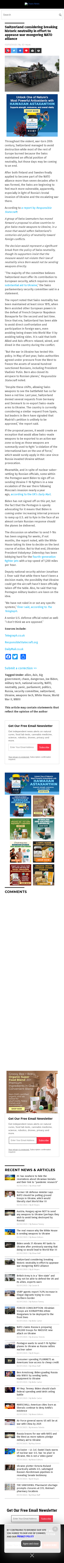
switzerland (47, 691)
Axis (35, 675)
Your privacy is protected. (19, 757)
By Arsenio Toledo (37, 1337)
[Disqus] (32, 938)
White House (43, 695)
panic (21, 687)
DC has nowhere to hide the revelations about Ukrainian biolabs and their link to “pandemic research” (37, 1179)
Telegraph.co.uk (15, 635)
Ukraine (10, 695)
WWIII (16, 699)
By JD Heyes (34, 1205)
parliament (33, 687)
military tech (13, 683)
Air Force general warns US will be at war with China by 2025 (37, 1422)
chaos (25, 679)
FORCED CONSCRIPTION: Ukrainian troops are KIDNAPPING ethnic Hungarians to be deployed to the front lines (35, 1313)
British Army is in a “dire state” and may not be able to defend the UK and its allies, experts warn (38, 1278)
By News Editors (36, 1237)
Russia (9, 691)
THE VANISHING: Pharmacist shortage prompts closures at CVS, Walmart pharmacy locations (37, 1488)
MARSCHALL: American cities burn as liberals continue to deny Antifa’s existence (36, 1407)
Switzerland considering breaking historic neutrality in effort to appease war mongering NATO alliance (38, 1262)
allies (28, 675)
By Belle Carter (35, 1321)
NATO (47, 683)
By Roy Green (35, 1443)
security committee (26, 691)
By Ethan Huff (35, 1186)
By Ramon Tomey (37, 1224)
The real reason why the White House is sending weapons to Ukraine (37, 1232)
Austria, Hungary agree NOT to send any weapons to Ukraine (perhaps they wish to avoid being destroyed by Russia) (38, 1216)
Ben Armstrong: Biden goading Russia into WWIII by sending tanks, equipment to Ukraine (37, 1375)
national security (32, 683)
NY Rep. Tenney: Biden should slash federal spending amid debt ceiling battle (36, 1391)
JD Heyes (26, 44)
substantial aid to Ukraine (21, 285)
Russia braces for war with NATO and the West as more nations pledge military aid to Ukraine (37, 1436)
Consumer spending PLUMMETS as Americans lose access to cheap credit (38, 1361)
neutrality (11, 687)
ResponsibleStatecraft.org (21, 642)
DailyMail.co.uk (14, 649)
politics (46, 687)
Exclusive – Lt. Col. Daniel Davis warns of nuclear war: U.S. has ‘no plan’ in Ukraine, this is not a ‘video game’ (37, 1452)
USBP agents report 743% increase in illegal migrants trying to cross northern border (37, 1294)
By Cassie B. (34, 1285)
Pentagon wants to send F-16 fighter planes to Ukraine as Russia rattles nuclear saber (36, 1346)
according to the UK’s (31, 494)
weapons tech (24, 695)
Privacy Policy (25, 1536)
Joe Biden (52, 679)
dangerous (37, 679)
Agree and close (31, 1543)
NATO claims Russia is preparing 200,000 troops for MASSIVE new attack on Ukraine (35, 1330)
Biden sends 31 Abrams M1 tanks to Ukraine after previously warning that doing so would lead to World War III (37, 1246)
